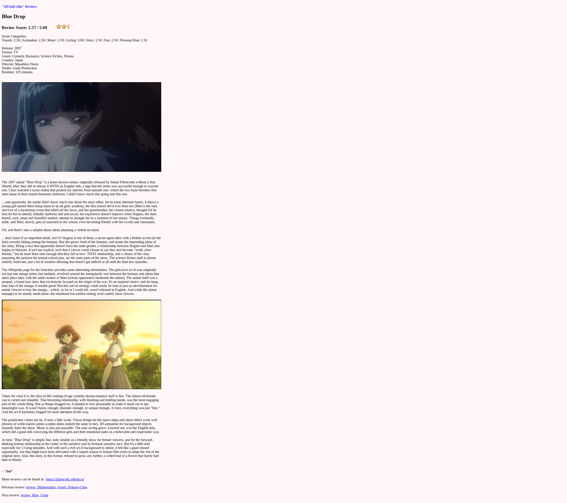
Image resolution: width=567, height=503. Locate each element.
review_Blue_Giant (34, 495)
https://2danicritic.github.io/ (65, 479)
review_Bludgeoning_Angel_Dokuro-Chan (56, 487)
